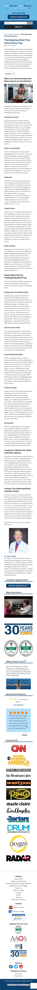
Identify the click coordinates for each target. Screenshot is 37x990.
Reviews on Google (18, 911)
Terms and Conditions (18, 899)
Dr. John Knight (11, 45)
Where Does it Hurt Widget (19, 886)
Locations (19, 893)
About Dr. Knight (18, 890)
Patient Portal (18, 879)
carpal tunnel (28, 231)
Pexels (9, 524)
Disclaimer (18, 974)
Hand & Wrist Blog (14, 34)
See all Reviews (18, 705)
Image (6, 522)
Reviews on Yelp (18, 907)
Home (5, 34)
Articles (18, 895)
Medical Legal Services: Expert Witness (18, 883)
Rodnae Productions (16, 522)
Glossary (18, 897)
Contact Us (18, 888)
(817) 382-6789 (18, 13)
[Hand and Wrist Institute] (18, 7)
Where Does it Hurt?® (14, 484)
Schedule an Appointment (18, 17)
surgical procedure (20, 237)
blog (18, 516)
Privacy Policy (18, 976)
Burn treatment (25, 171)
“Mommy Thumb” (13, 204)
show (13, 74)
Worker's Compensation (18, 881)
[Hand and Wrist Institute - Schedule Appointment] (18, 587)
